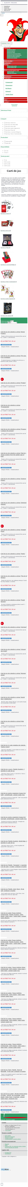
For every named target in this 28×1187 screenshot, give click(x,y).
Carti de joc (14, 105)
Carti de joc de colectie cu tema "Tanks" (13, 554)
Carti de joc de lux (11, 51)
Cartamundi (9, 82)
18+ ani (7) (7, 165)
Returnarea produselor (10, 1136)
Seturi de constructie (11, 73)
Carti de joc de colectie (12, 58)
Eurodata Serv (8, 1152)
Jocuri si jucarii (10, 71)
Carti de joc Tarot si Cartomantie (14, 55)
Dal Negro (8, 88)
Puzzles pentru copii (11, 67)
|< (4, 1114)
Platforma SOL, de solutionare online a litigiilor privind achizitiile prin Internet (15, 1147)
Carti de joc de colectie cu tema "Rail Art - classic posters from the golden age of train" (13, 454)
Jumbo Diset (9, 94)
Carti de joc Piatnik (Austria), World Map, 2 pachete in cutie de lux (14, 842)
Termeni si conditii (9, 1137)
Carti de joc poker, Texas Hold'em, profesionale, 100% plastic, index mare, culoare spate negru (13, 994)
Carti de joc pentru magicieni (13, 56)
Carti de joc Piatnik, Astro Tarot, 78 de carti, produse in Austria (12, 890)
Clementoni (9, 85)
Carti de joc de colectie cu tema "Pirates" (13, 383)
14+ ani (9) (7, 163)
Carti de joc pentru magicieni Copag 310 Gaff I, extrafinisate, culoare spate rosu (13, 794)
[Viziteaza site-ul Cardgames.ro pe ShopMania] (5, 1170)
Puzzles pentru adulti (12, 66)
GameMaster (8, 1153)
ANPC (6, 1145)
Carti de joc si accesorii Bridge (14, 53)
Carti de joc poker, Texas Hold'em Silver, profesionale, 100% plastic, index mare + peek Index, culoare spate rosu (13, 969)
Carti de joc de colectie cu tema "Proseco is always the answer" (13, 430)
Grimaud (8, 91)
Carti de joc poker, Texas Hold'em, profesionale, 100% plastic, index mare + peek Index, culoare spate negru (13, 1045)
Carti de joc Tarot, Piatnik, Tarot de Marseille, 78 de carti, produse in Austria (13, 1070)
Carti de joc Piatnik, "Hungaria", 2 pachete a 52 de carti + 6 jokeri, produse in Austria (14, 866)
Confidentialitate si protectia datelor (13, 1139)
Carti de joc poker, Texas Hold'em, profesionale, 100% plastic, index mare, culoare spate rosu (13, 1020)
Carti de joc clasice (11, 49)
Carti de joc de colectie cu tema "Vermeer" (14, 627)
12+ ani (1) (7, 162)
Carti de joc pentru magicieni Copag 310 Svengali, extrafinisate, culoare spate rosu (14, 818)
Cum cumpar (8, 1135)
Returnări (7, 1144)
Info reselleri (8, 1130)
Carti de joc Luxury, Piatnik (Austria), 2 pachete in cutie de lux (12, 770)
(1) (6, 160)
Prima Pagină (14, 104)
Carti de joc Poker (11, 52)
